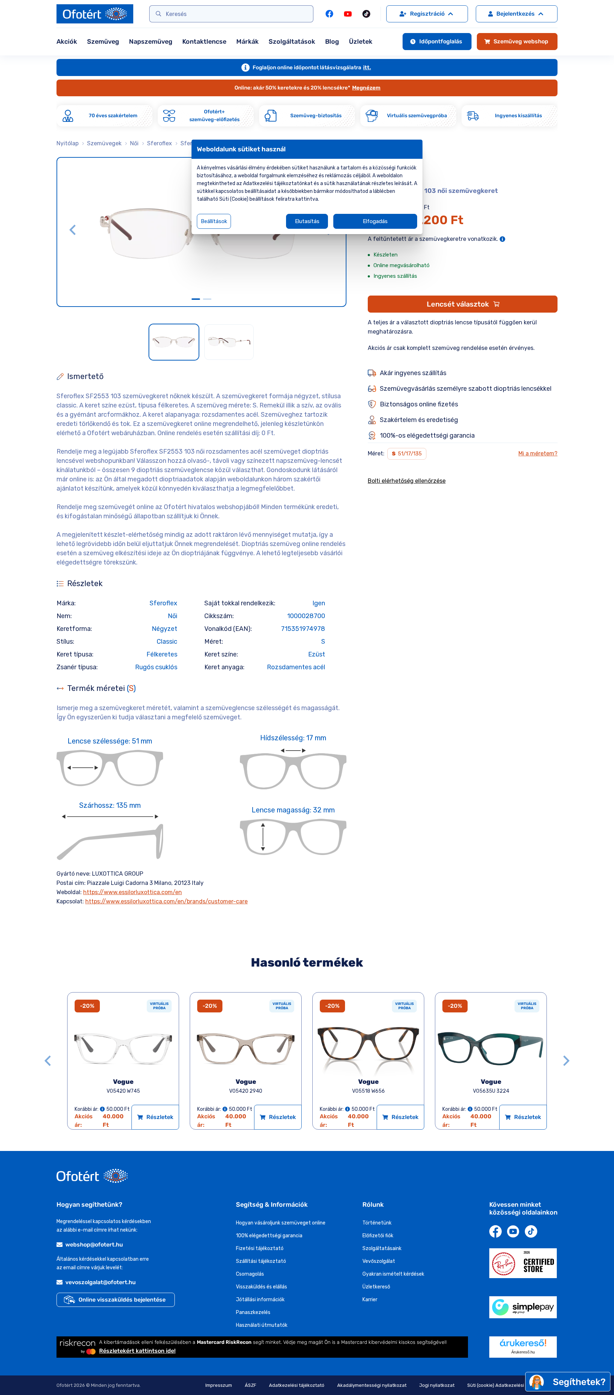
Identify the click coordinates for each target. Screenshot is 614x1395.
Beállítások (214, 221)
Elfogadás (375, 221)
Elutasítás (307, 221)
